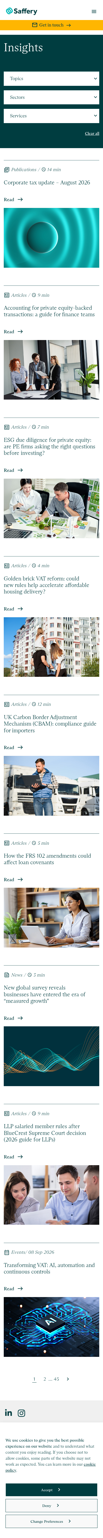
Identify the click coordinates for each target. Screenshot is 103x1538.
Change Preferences (46, 1521)
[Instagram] (22, 1413)
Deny (46, 1505)
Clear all (92, 133)
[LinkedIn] (9, 1413)
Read (9, 199)
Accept (46, 1489)
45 (56, 1379)
